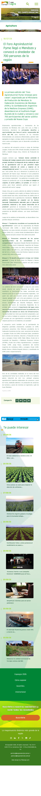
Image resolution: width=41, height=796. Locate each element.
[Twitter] (22, 735)
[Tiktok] (30, 735)
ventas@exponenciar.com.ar (20, 751)
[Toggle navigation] (36, 4)
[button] (17, 398)
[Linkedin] (14, 735)
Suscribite (20, 715)
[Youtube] (26, 735)
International (20, 689)
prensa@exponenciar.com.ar (20, 753)
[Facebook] (11, 735)
